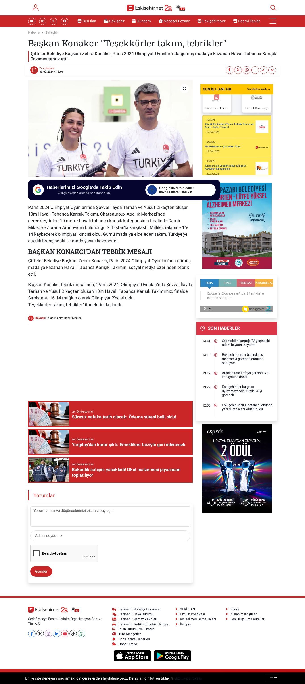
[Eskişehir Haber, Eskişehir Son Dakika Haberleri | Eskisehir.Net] (156, 7)
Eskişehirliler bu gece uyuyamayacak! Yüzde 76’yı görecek (242, 391)
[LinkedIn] (56, 633)
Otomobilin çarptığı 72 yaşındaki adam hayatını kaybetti (246, 343)
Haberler (34, 32)
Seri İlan (89, 21)
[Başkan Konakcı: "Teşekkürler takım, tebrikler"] (110, 128)
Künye (234, 609)
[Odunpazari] (237, 225)
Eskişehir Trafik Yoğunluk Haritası (144, 624)
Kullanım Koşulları (243, 614)
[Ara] (273, 7)
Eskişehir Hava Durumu (136, 614)
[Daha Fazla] (255, 70)
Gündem (144, 21)
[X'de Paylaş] (238, 70)
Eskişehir (117, 21)
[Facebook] (32, 633)
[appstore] (133, 655)
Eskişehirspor (214, 21)
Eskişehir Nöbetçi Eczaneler (140, 609)
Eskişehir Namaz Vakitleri (138, 619)
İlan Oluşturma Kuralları (247, 619)
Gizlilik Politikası (192, 614)
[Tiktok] (73, 633)
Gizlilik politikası (188, 678)
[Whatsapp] (81, 633)
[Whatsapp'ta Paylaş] (246, 70)
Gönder (41, 571)
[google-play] (172, 655)
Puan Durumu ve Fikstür (136, 629)
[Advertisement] (110, 359)
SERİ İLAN (187, 609)
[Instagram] (48, 633)
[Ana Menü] (273, 21)
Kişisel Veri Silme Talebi (198, 619)
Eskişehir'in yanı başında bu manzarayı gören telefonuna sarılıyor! (242, 359)
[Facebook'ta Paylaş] (229, 70)
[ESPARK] (237, 468)
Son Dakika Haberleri (134, 639)
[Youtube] (65, 633)
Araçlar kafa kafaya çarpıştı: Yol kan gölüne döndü (245, 375)
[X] (40, 633)
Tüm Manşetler (130, 634)
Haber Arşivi (128, 644)
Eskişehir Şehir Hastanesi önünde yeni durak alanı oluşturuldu (247, 407)
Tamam (272, 677)
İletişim (185, 624)
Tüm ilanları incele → (258, 89)
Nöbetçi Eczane (177, 21)
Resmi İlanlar (249, 21)
